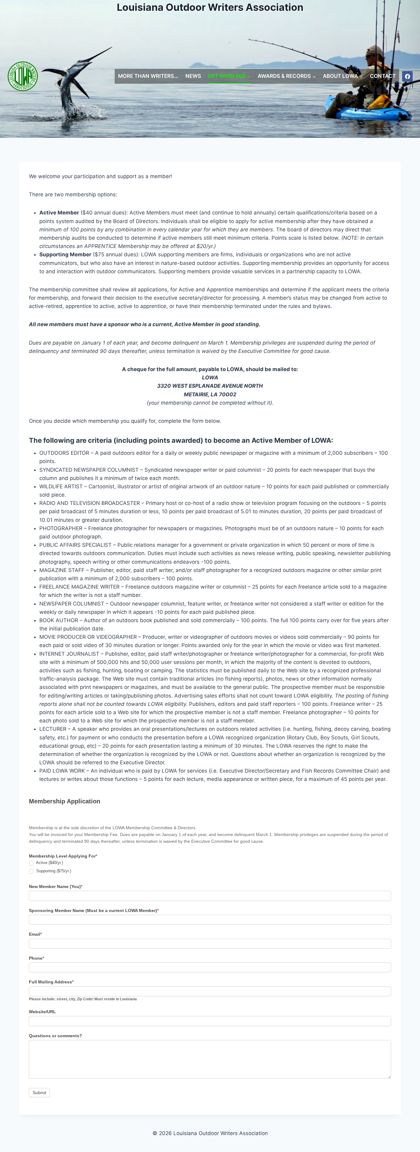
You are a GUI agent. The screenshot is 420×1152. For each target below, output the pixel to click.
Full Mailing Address (51, 981)
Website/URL (42, 1011)
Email (35, 934)
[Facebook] (407, 76)
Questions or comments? (55, 1035)
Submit (39, 1092)
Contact (383, 76)
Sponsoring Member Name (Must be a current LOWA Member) (94, 910)
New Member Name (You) (55, 886)
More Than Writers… (148, 76)
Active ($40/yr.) (49, 862)
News (193, 76)
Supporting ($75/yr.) (53, 871)
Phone (36, 958)
